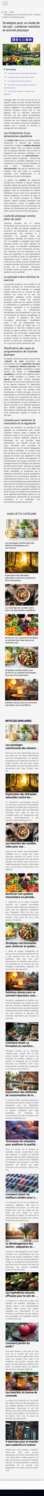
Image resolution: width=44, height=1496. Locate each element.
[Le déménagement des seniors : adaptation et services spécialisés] (22, 1232)
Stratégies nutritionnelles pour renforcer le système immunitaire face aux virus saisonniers (20, 672)
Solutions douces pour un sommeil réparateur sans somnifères (21, 703)
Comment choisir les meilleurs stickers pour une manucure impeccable (22, 1197)
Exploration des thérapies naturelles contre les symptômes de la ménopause (20, 577)
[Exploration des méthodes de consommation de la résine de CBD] (22, 1081)
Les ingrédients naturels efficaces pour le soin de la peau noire (21, 1296)
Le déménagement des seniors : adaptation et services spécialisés (19, 1246)
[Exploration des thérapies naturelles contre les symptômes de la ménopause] (21, 562)
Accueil (4, 12)
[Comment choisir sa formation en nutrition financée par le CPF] (22, 1032)
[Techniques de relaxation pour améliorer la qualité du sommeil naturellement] (22, 1130)
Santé (12, 12)
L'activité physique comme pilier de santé (20, 77)
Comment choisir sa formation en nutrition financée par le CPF (19, 1046)
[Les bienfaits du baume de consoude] (22, 1381)
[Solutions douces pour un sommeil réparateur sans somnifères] (21, 689)
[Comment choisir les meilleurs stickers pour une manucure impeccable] (22, 1183)
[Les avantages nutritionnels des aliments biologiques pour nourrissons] (21, 530)
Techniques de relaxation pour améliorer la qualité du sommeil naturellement (21, 1144)
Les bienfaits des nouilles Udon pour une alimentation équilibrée (20, 609)
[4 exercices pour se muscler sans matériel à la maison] (22, 1430)
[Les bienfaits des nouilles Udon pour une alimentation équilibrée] (21, 595)
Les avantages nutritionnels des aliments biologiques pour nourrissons (19, 545)
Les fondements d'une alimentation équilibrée (22, 73)
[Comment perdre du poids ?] (22, 1332)
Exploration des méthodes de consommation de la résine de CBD (21, 1095)
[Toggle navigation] (5, 3)
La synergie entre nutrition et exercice (19, 81)
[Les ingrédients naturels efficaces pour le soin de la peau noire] (22, 1281)
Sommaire (11, 69)
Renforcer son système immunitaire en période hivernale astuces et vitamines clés (21, 640)
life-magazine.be (10, 343)
